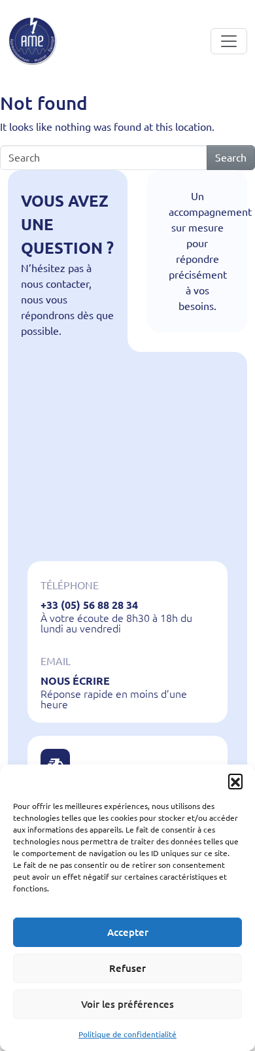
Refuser (127, 968)
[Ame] (32, 40)
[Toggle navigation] (229, 41)
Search (230, 158)
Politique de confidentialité (127, 1034)
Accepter (127, 932)
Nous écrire (75, 681)
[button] (235, 780)
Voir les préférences (127, 1004)
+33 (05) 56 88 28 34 (89, 605)
